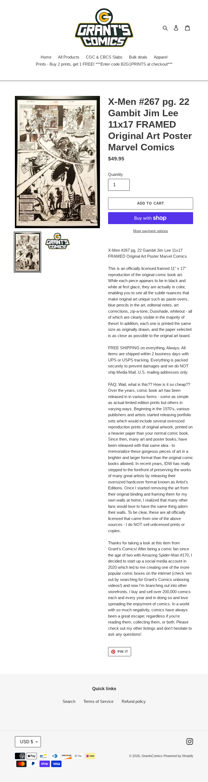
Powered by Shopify (178, 756)
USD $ (26, 741)
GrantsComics (152, 756)
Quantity (115, 174)
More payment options (150, 231)
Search (69, 701)
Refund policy (134, 701)
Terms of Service (98, 701)
